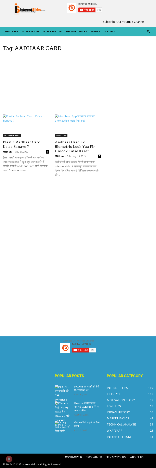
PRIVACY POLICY (116, 457)
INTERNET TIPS (30, 31)
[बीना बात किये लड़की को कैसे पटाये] (63, 427)
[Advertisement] (52, 84)
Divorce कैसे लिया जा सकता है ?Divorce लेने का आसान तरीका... (87, 406)
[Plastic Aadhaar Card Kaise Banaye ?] (26, 125)
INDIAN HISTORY (53, 31)
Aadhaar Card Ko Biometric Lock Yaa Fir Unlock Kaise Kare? (75, 146)
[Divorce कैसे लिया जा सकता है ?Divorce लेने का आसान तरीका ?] (63, 414)
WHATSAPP (11, 31)
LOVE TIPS (61, 135)
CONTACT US (73, 457)
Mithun (7, 151)
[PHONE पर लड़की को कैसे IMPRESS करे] (63, 395)
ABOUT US (136, 457)
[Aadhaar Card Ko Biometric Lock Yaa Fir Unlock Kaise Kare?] (78, 125)
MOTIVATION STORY (103, 31)
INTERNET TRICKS (76, 31)
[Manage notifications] (9, 459)
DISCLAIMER (94, 457)
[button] (148, 32)
